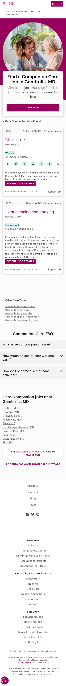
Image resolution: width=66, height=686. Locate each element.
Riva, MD (8, 442)
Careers (33, 491)
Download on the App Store (33, 527)
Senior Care (33, 598)
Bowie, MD (9, 423)
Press (33, 504)
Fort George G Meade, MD (18, 427)
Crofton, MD (10, 408)
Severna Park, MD (13, 430)
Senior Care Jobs (33, 636)
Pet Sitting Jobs (33, 642)
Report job (54, 191)
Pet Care (33, 603)
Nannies (33, 583)
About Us (33, 485)
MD (39, 11)
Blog (33, 498)
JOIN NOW (33, 107)
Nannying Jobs (33, 621)
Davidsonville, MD (13, 438)
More (35, 257)
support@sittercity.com (42, 674)
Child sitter (15, 139)
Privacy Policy (25, 660)
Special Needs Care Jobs (33, 631)
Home (8, 11)
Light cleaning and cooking (29, 211)
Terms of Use (44, 657)
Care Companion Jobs (24, 11)
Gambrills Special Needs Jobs (22, 316)
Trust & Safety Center (33, 550)
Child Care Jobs (33, 626)
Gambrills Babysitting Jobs (20, 306)
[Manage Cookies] (5, 680)
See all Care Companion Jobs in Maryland (33, 453)
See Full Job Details (20, 183)
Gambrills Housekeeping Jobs (21, 320)
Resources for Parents (33, 560)
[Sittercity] (11, 4)
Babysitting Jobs (33, 616)
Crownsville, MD (12, 415)
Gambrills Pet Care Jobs (18, 313)
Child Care (33, 588)
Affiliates (33, 545)
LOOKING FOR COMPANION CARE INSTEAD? (33, 464)
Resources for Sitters (33, 565)
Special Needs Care (33, 593)
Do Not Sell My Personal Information (33, 663)
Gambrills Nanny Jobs (17, 309)
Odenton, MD (11, 411)
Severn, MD (9, 434)
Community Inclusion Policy (33, 555)
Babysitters (33, 578)
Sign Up (57, 4)
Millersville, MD (12, 419)
